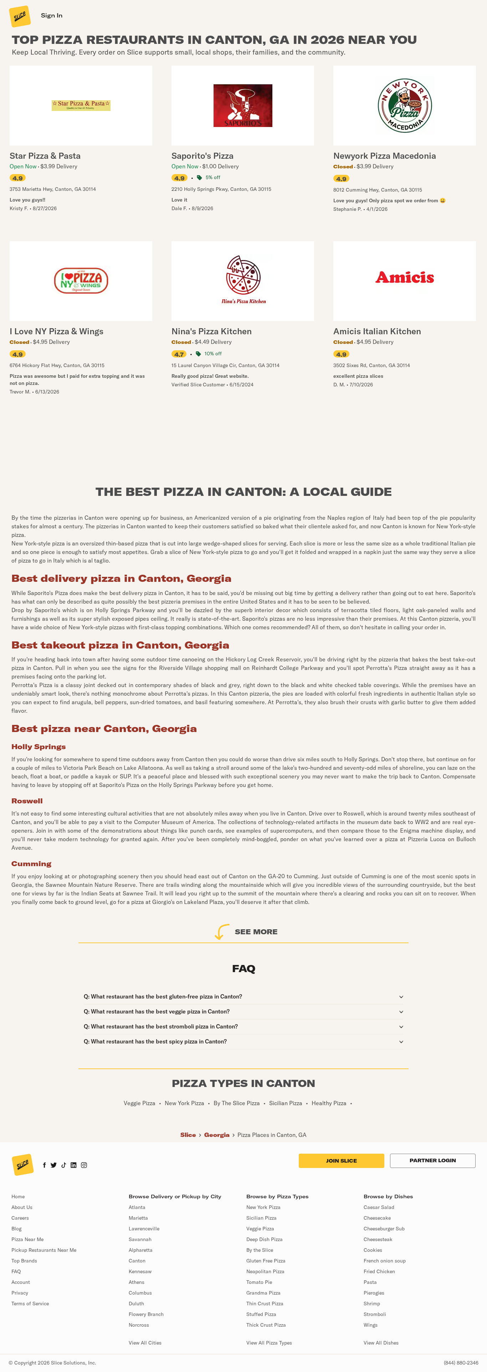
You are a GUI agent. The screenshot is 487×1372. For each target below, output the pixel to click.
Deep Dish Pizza (264, 1239)
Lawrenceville (144, 1228)
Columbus (140, 1293)
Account (20, 1282)
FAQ (16, 1271)
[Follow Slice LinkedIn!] (74, 1165)
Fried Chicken (379, 1271)
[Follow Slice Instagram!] (84, 1165)
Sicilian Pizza (261, 1218)
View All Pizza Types (269, 1343)
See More (256, 931)
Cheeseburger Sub (384, 1228)
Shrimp (372, 1303)
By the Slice (259, 1250)
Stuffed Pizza (261, 1314)
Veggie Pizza (260, 1228)
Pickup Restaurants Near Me (43, 1250)
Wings (371, 1325)
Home (18, 1196)
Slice (188, 1134)
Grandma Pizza (263, 1293)
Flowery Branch (146, 1314)
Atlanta (137, 1207)
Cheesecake (377, 1218)
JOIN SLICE (341, 1161)
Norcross (139, 1325)
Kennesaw (140, 1271)
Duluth (136, 1303)
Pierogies (374, 1293)
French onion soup (385, 1260)
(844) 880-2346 (461, 1363)
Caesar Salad (379, 1207)
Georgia (217, 1134)
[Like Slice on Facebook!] (44, 1165)
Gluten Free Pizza (266, 1260)
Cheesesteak (378, 1239)
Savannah (140, 1239)
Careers (20, 1218)
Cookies (373, 1250)
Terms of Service (30, 1303)
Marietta (138, 1218)
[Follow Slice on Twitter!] (53, 1165)
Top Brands (24, 1260)
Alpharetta (141, 1250)
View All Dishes (381, 1343)
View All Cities (145, 1343)
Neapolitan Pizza (265, 1271)
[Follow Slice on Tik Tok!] (63, 1165)
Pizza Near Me (27, 1239)
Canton (137, 1260)
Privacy (19, 1293)
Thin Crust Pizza (264, 1303)
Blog (16, 1228)
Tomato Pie (259, 1282)
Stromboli (375, 1314)
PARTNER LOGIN (433, 1160)
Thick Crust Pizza (266, 1325)
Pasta (370, 1282)
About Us (21, 1207)
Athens (136, 1282)
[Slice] (19, 16)
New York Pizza (263, 1207)
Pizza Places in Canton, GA (272, 1134)
